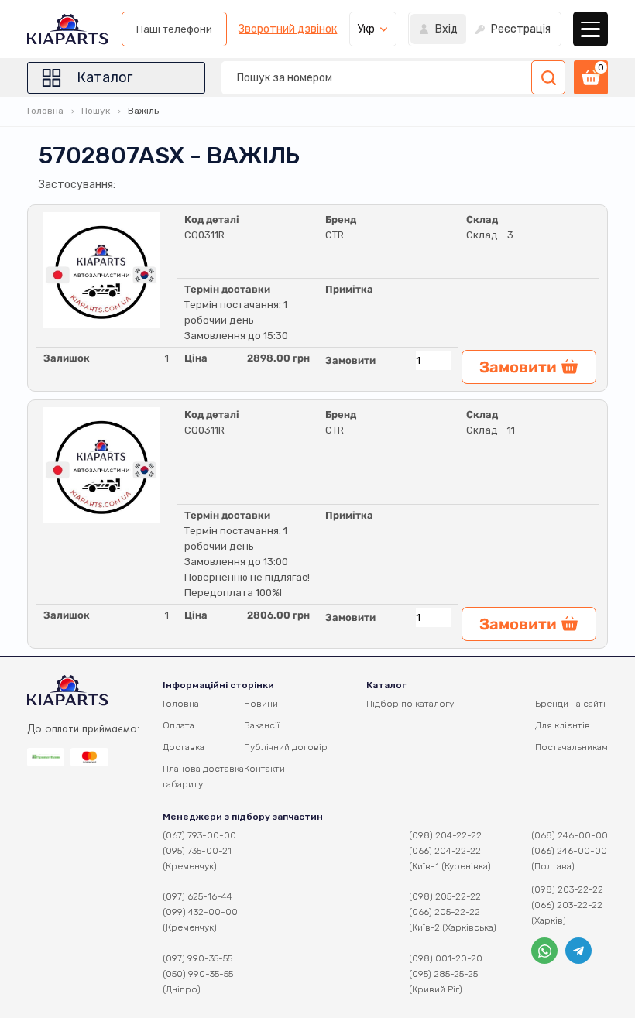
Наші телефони (174, 29)
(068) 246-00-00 (569, 835)
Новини (261, 703)
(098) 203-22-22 (567, 889)
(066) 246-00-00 (569, 850)
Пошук (95, 110)
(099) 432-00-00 (200, 912)
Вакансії (262, 725)
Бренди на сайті (570, 703)
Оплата (178, 725)
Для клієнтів (562, 725)
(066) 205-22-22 (444, 912)
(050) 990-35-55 (198, 973)
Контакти (264, 768)
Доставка (183, 747)
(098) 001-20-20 (445, 958)
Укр (366, 29)
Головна (45, 110)
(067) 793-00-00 (199, 835)
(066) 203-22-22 (566, 905)
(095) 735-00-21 (197, 850)
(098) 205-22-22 (445, 896)
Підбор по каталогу (410, 703)
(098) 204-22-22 (445, 835)
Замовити (350, 360)
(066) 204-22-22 (445, 850)
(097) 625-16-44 (197, 896)
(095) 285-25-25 (443, 973)
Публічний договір (286, 747)
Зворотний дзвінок (288, 29)
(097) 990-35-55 (197, 958)
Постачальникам (571, 747)
